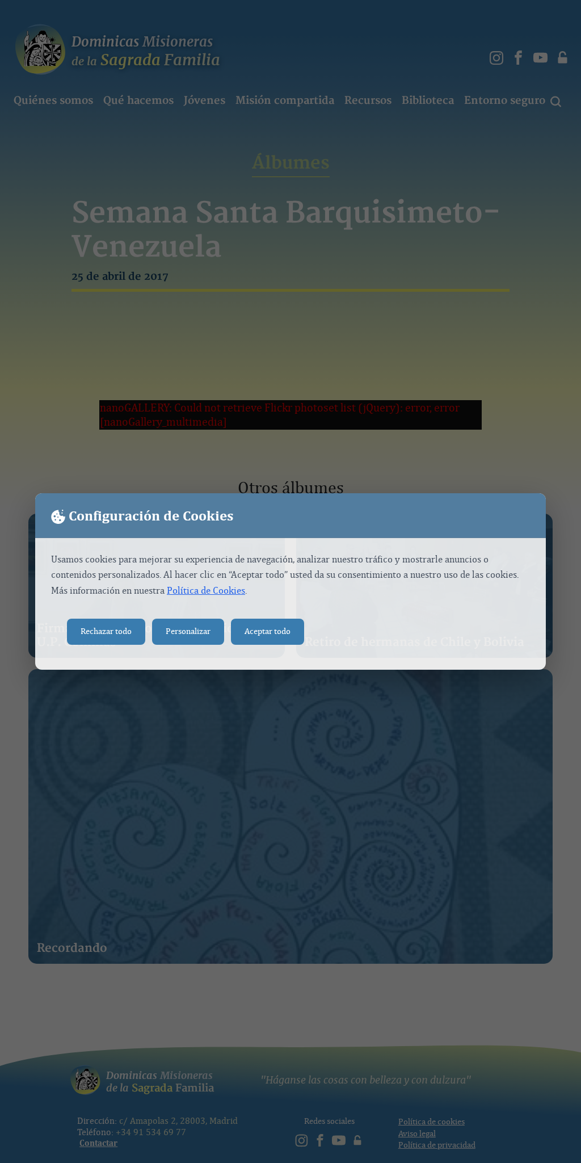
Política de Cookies (206, 591)
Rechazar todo (106, 631)
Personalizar (188, 631)
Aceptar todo (267, 631)
